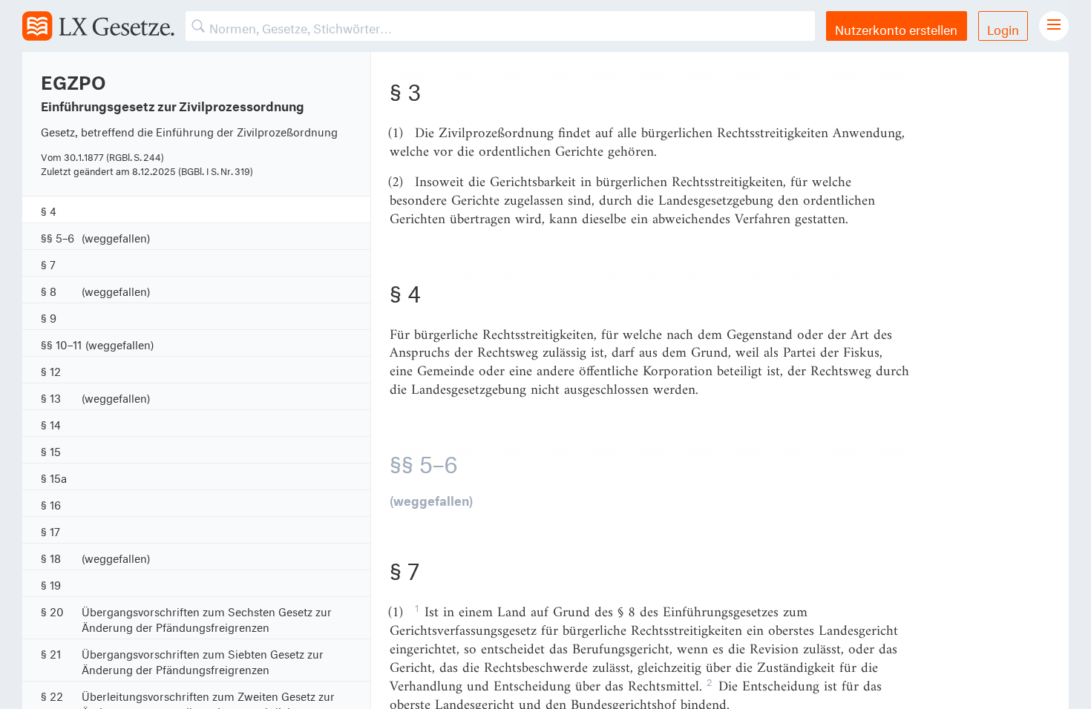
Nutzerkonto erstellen (896, 28)
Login (1003, 28)
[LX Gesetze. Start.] (98, 26)
